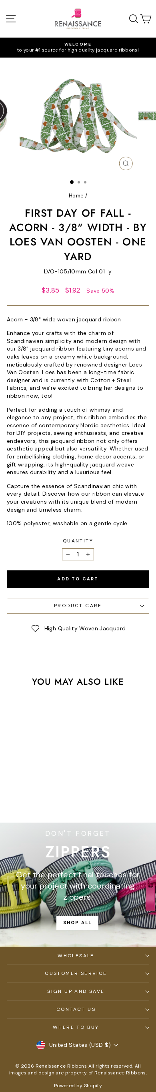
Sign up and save (75, 991)
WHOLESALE (76, 956)
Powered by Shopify (78, 1085)
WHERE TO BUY (76, 1027)
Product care (78, 605)
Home (76, 195)
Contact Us (76, 1009)
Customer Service (76, 973)
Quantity (78, 541)
